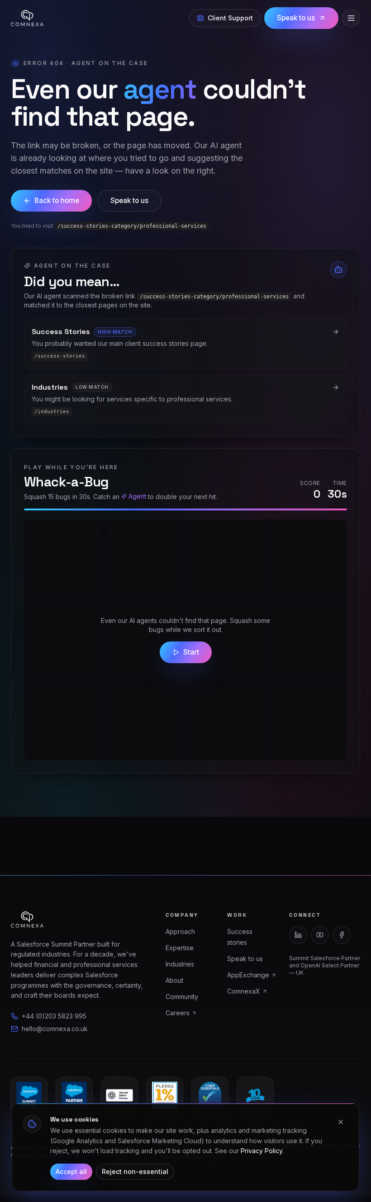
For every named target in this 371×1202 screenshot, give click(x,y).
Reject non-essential (135, 1171)
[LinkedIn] (298, 935)
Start (191, 652)
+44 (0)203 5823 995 (54, 1016)
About (174, 980)
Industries (180, 964)
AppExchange (248, 975)
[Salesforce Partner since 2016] (74, 1095)
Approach (180, 931)
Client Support (230, 18)
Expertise (180, 948)
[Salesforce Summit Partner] (29, 1095)
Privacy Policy (261, 1151)
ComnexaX (243, 991)
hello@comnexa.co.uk (55, 1028)
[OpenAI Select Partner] (119, 1095)
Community (182, 996)
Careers (178, 1013)
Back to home (56, 200)
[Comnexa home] (27, 18)
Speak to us (296, 18)
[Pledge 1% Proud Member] (165, 1095)
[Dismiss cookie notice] (340, 1122)
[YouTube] (320, 935)
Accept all (71, 1171)
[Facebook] (342, 935)
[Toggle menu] (351, 18)
